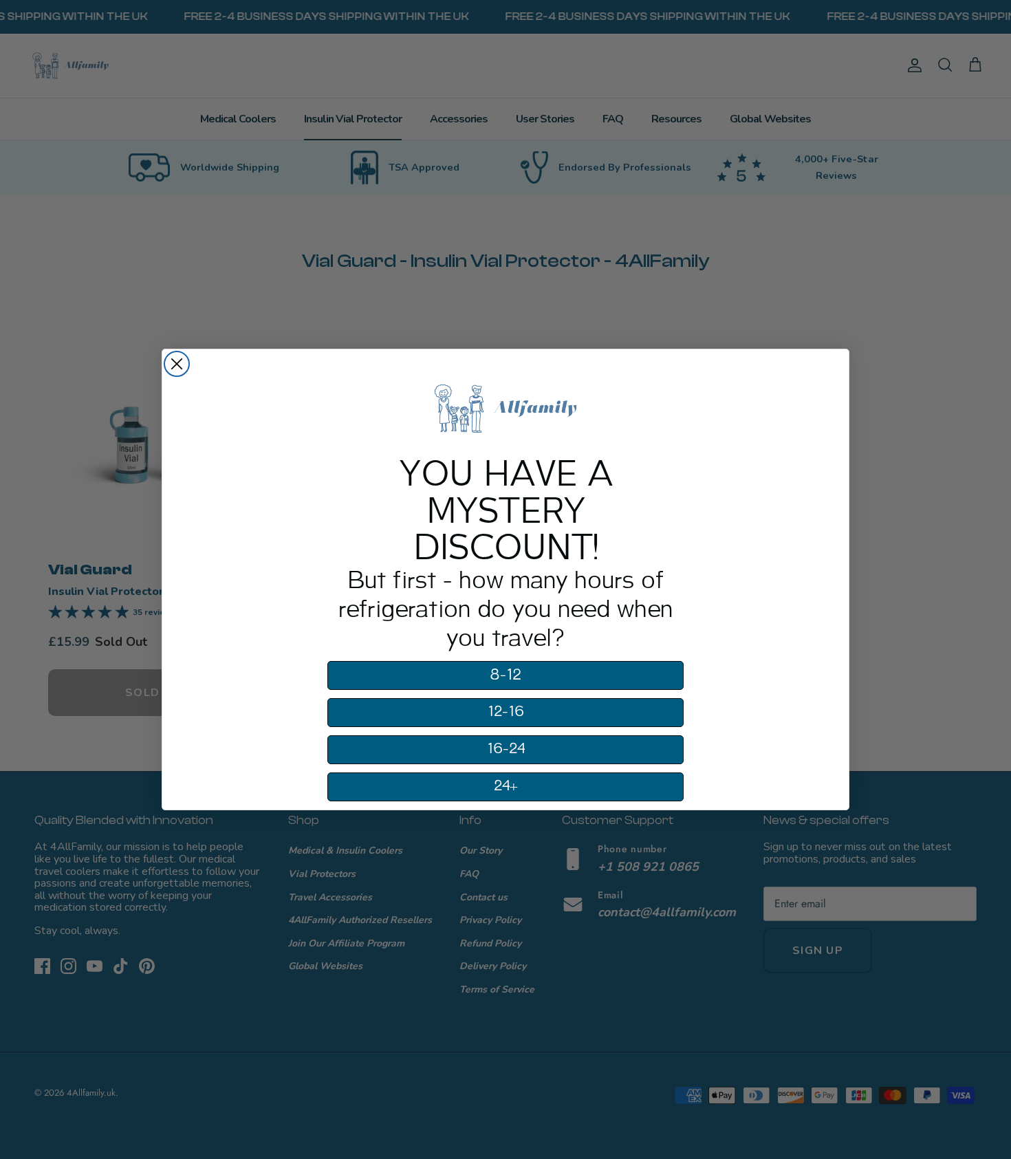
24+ (506, 786)
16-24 (506, 749)
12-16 (506, 712)
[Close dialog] (176, 363)
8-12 (505, 675)
